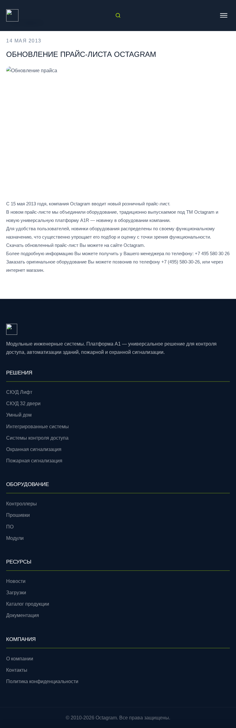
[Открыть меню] (224, 15)
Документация (22, 615)
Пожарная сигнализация (34, 460)
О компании (19, 658)
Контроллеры (21, 503)
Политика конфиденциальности (42, 681)
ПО (10, 526)
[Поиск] (118, 15)
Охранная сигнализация (33, 449)
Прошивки (18, 515)
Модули (15, 538)
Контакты (16, 670)
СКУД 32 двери (23, 403)
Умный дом (19, 414)
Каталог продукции (27, 604)
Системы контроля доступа (37, 438)
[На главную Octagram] (12, 15)
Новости (16, 581)
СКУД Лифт (19, 392)
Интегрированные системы (37, 426)
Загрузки (16, 592)
